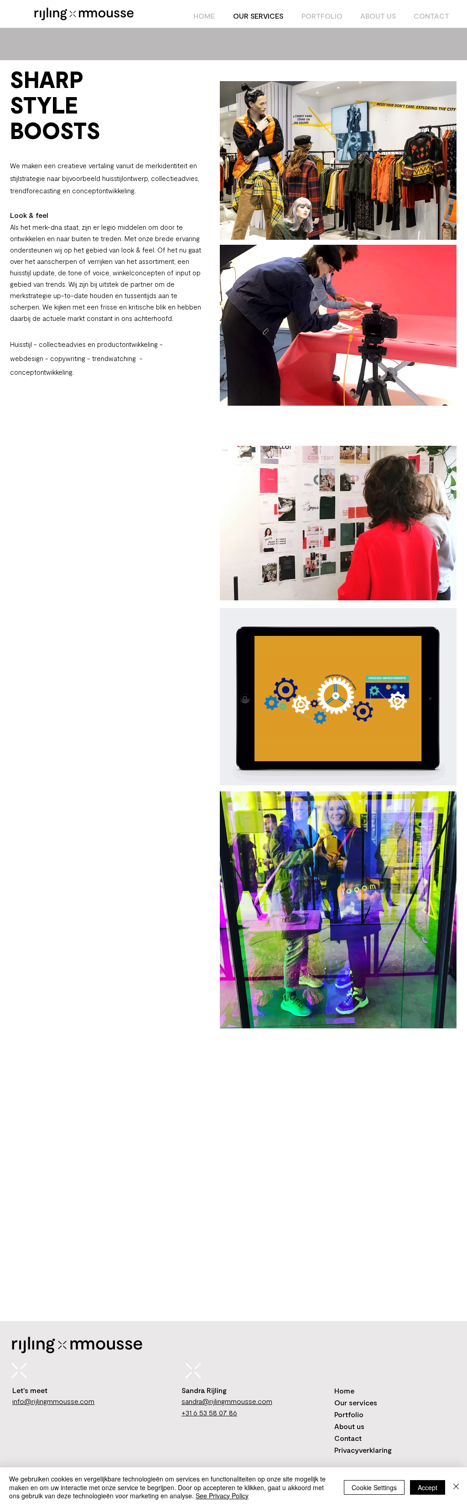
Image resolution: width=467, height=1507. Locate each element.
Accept (427, 1487)
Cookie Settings (374, 1487)
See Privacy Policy (222, 1495)
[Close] (456, 1487)
